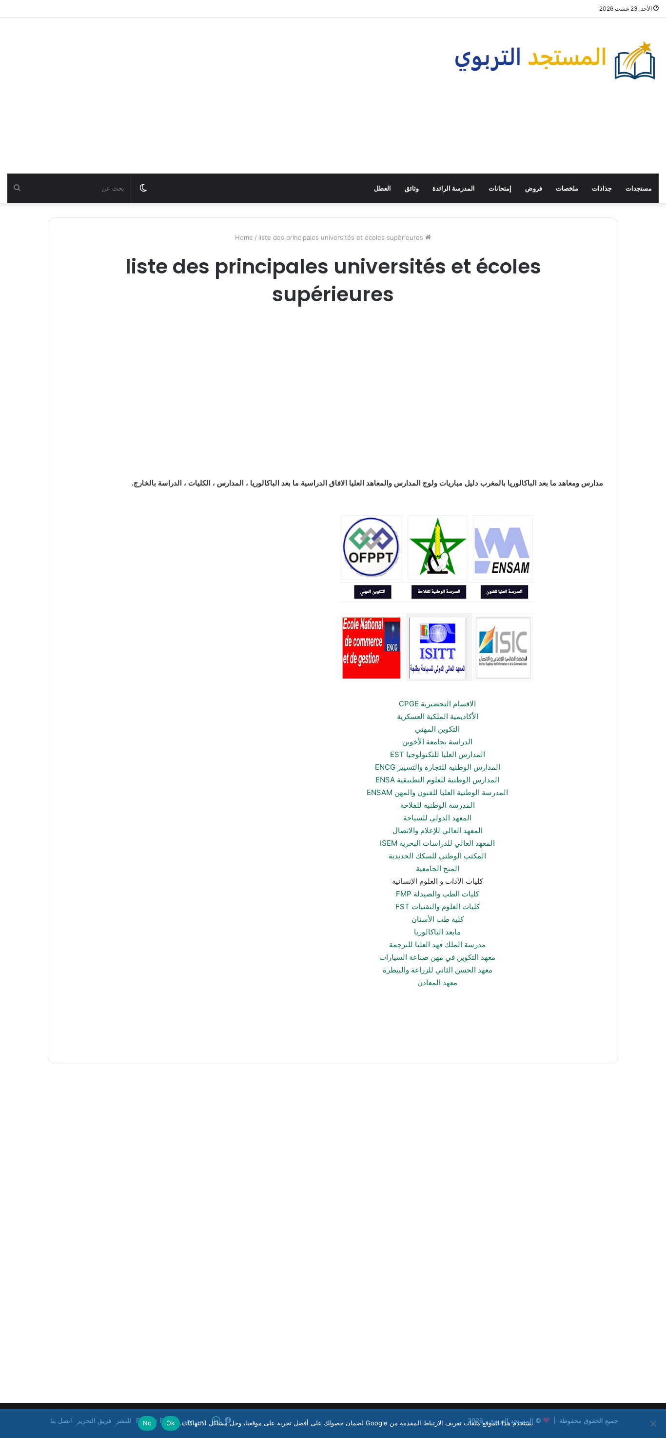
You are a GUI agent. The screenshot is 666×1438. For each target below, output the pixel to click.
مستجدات (639, 188)
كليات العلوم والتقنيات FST (437, 906)
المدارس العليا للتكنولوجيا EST (437, 754)
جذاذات (602, 188)
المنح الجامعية (437, 868)
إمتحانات (500, 188)
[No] (654, 1423)
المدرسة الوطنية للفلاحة (437, 805)
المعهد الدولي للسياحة (437, 817)
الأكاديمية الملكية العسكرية (437, 716)
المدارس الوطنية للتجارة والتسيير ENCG (437, 767)
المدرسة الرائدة (453, 188)
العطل (382, 188)
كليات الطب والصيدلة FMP (437, 893)
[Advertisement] (222, 95)
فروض (533, 188)
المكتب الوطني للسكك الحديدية (437, 855)
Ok (170, 1423)
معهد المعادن (437, 982)
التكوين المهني (437, 729)
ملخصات (567, 188)
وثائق (412, 188)
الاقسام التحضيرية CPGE (437, 703)
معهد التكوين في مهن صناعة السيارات (437, 957)
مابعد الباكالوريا (437, 931)
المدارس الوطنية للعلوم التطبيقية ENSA (437, 779)
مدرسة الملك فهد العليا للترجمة (437, 944)
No (147, 1423)
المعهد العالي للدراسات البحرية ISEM (437, 843)
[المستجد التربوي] (555, 60)
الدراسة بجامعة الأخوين (437, 741)
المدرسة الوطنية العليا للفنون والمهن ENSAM (437, 792)
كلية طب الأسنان (437, 919)
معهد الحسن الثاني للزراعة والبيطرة (437, 969)
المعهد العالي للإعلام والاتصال (437, 830)
